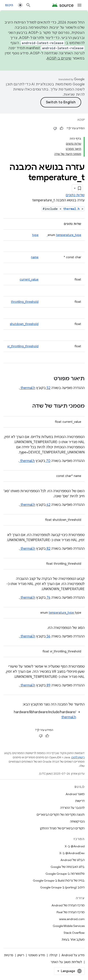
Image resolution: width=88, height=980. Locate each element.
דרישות (80, 801)
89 (48, 685)
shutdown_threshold (24, 324)
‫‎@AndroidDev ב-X (72, 853)
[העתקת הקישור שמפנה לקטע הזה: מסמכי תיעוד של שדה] (26, 406)
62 (48, 505)
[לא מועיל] (55, 128)
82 (48, 548)
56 (48, 636)
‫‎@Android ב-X (75, 846)
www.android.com (72, 919)
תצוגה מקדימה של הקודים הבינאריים (61, 815)
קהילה (53, 955)
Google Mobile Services (69, 926)
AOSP (81, 120)
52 (48, 388)
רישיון (21, 955)
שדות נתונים (75, 195)
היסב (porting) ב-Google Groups (62, 887)
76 (48, 597)
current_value (29, 279)
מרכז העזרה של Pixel (71, 912)
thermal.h (72, 209)
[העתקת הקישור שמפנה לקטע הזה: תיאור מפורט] (48, 379)
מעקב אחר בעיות (73, 939)
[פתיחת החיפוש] (28, 5)
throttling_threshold (24, 302)
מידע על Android (73, 955)
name (34, 257)
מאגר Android (75, 794)
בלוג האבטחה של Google (68, 867)
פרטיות (8, 955)
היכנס (9, 5)
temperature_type (64, 235)
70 (47, 461)
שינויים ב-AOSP (59, 58)
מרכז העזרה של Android (68, 905)
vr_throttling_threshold (22, 346)
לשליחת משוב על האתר (66, 962)
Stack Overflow (74, 933)
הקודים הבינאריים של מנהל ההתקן (62, 828)
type (35, 235)
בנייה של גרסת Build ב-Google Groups (59, 880)
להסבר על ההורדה (72, 808)
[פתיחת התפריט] (79, 5)
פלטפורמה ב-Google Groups (65, 874)
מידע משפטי (36, 955)
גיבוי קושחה (77, 821)
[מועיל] (61, 128)
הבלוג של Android (72, 860)
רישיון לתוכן (78, 757)
